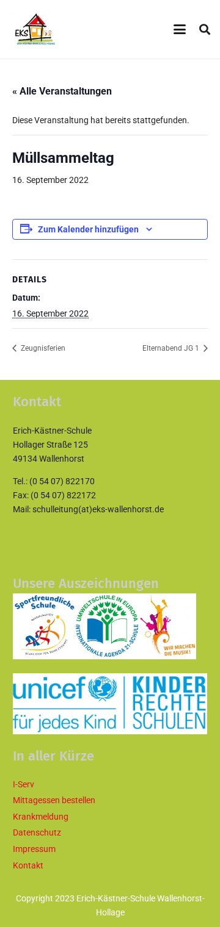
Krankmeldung (40, 816)
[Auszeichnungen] (110, 626)
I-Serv (23, 784)
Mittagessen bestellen (54, 800)
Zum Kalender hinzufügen (88, 229)
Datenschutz (37, 832)
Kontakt (28, 865)
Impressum (34, 849)
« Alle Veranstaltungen (62, 91)
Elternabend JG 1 (171, 348)
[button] (180, 29)
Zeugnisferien (42, 348)
